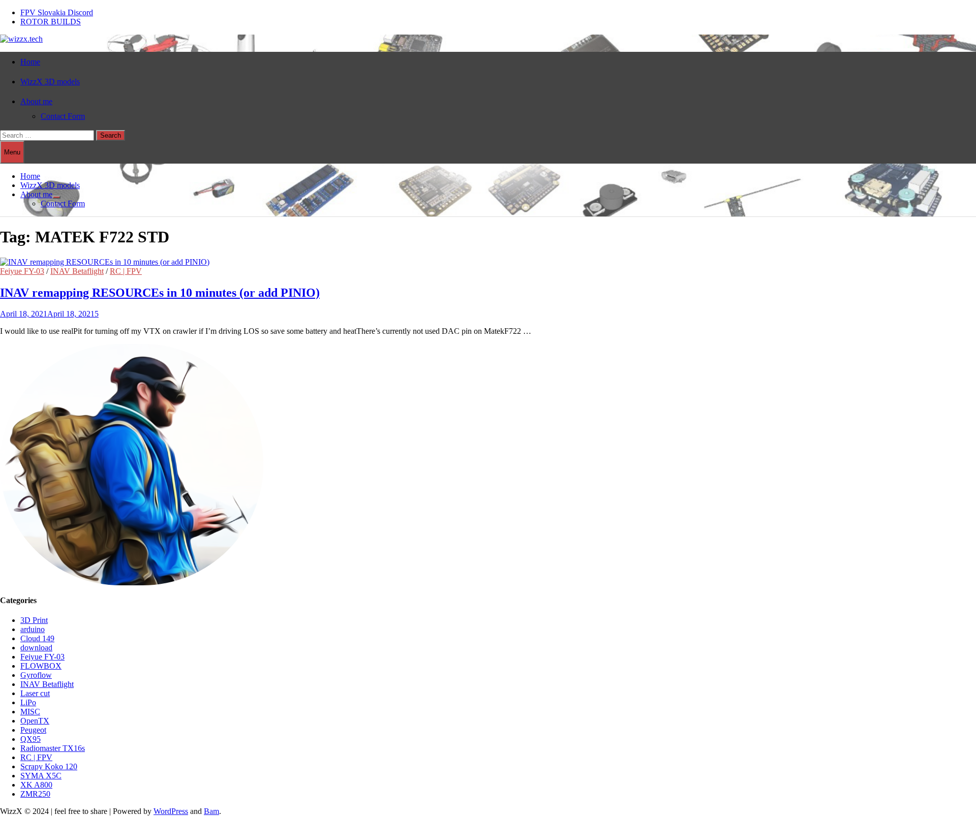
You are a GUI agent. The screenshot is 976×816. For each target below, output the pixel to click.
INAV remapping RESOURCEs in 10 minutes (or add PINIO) (160, 292)
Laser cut (35, 693)
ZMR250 (35, 794)
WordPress (171, 811)
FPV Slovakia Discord (56, 12)
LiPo (28, 702)
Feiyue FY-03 (22, 271)
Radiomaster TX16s (52, 748)
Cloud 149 (37, 638)
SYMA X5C (41, 775)
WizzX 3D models (50, 81)
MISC (30, 711)
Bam (211, 811)
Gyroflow (36, 675)
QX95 (30, 739)
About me (36, 101)
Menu (12, 152)
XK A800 (36, 784)
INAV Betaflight (77, 271)
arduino (32, 629)
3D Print (34, 620)
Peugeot (33, 730)
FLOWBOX (41, 666)
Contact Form (63, 116)
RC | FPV (126, 271)
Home (30, 61)
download (36, 647)
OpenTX (34, 720)
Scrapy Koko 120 (48, 766)
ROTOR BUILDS (50, 21)
